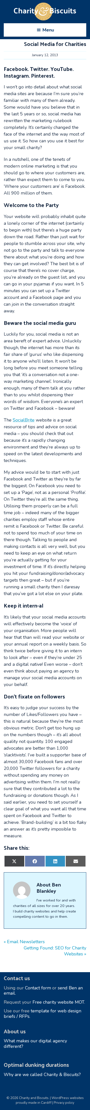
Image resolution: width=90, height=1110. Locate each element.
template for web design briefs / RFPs (42, 1013)
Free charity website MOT (58, 1002)
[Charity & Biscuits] (45, 11)
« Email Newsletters (24, 942)
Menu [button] (48, 30)
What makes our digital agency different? (35, 1043)
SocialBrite (23, 420)
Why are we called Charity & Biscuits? (42, 1075)
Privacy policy (64, 1102)
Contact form (38, 988)
